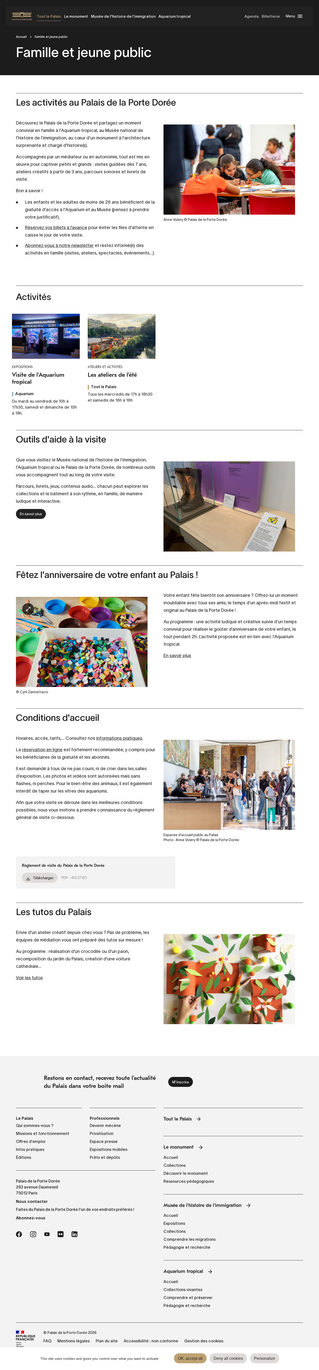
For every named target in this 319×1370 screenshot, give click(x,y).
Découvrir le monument (185, 1173)
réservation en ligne (42, 749)
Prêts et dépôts (105, 1157)
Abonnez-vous (30, 1218)
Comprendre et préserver (188, 1297)
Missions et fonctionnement (42, 1133)
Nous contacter (32, 1201)
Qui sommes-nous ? (35, 1125)
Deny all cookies (228, 1358)
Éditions (23, 1157)
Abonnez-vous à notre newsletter (59, 245)
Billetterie (271, 16)
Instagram (33, 1234)
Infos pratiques (30, 1149)
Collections (174, 1165)
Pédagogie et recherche (186, 1247)
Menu (290, 16)
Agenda (251, 16)
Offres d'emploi (30, 1141)
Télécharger (43, 878)
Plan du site (107, 1341)
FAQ (47, 1341)
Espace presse (104, 1141)
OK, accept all (190, 1358)
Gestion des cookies (203, 1341)
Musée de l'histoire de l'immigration (123, 16)
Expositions (174, 1223)
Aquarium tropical (175, 16)
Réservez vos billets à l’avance (56, 227)
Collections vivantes (182, 1289)
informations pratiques (119, 738)
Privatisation (101, 1133)
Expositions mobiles (108, 1149)
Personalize (264, 1358)
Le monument (76, 16)
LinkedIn (75, 1234)
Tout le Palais (49, 16)
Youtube (47, 1234)
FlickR (61, 1234)
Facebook (19, 1234)
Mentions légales (73, 1341)
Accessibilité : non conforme (151, 1341)
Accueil (21, 36)
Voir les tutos (29, 977)
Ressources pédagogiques (188, 1181)
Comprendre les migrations (189, 1239)
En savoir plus (31, 514)
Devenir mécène (105, 1125)
